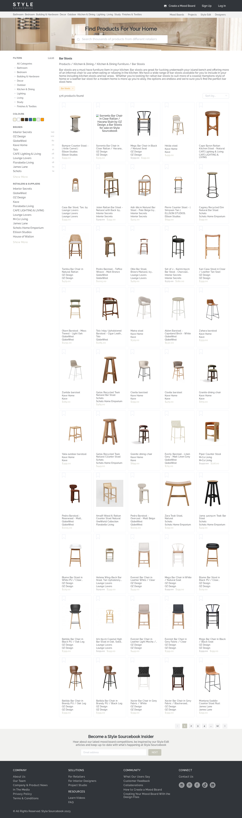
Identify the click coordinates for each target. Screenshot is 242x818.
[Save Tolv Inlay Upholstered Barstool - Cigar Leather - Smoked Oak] (98, 290)
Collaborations (133, 785)
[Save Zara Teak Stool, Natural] (167, 475)
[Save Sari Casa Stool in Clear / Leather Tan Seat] (201, 228)
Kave (16, 201)
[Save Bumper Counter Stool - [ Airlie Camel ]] (64, 105)
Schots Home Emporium (28, 227)
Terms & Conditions (26, 798)
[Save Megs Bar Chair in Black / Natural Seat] (132, 105)
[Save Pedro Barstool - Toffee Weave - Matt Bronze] (98, 228)
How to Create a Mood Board (142, 789)
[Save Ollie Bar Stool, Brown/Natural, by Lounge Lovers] (132, 228)
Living (110, 14)
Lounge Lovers (33, 158)
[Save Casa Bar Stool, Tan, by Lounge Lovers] (64, 167)
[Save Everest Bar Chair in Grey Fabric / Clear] (167, 598)
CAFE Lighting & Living (33, 153)
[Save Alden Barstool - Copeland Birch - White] (167, 290)
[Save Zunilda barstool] (64, 352)
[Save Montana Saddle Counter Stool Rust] (201, 660)
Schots (33, 171)
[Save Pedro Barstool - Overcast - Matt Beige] (132, 475)
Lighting (101, 14)
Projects (192, 14)
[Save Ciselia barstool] (132, 352)
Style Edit (206, 14)
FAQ (71, 802)
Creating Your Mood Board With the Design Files (146, 795)
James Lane (33, 166)
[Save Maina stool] (132, 290)
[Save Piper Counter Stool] (201, 413)
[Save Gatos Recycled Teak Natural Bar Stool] (98, 352)
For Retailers (76, 776)
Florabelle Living (33, 162)
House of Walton (23, 236)
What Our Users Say (136, 776)
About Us (19, 776)
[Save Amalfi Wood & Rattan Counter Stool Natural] (98, 475)
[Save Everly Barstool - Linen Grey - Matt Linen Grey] (167, 413)
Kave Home (33, 145)
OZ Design (33, 136)
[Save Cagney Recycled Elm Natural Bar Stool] (201, 167)
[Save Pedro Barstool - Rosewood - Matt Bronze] (64, 475)
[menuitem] (222, 5)
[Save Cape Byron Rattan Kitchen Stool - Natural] (201, 105)
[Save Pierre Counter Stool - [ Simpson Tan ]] (167, 167)
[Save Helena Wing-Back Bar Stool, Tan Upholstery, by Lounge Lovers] (98, 537)
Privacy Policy (22, 793)
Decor (63, 14)
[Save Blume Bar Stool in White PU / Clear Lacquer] (64, 537)
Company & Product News (30, 785)
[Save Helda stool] (167, 105)
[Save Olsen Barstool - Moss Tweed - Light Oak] (64, 290)
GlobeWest (33, 140)
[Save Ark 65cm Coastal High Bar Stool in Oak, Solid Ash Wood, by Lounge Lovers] (98, 598)
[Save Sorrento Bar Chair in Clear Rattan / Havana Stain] (98, 105)
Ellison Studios (22, 232)
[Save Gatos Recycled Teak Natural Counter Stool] (98, 413)
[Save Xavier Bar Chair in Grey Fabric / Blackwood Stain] (167, 660)
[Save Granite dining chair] (201, 352)
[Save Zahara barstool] (201, 290)
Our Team (19, 780)
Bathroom (18, 14)
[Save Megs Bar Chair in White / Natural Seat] (167, 537)
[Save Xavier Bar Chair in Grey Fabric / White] (132, 660)
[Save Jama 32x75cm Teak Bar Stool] (201, 475)
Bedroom (30, 14)
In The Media (21, 789)
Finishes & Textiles (132, 14)
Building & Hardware (47, 14)
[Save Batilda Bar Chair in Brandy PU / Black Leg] (98, 660)
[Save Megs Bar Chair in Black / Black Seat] (201, 598)
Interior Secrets (33, 132)
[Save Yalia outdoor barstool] (64, 413)
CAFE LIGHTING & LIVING (28, 210)
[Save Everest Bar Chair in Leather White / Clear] (132, 537)
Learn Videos (76, 797)
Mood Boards (177, 14)
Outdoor (71, 14)
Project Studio (77, 785)
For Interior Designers (82, 780)
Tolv (33, 149)
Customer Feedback (136, 780)
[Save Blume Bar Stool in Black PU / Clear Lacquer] (201, 537)
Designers (220, 14)
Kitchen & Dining (86, 14)
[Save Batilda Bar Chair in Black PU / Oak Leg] (64, 598)
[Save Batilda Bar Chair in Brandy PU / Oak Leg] (64, 660)
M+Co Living (20, 219)
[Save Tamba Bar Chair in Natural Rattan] (64, 228)
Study (117, 14)
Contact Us (186, 776)
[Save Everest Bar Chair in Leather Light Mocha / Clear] (132, 598)
